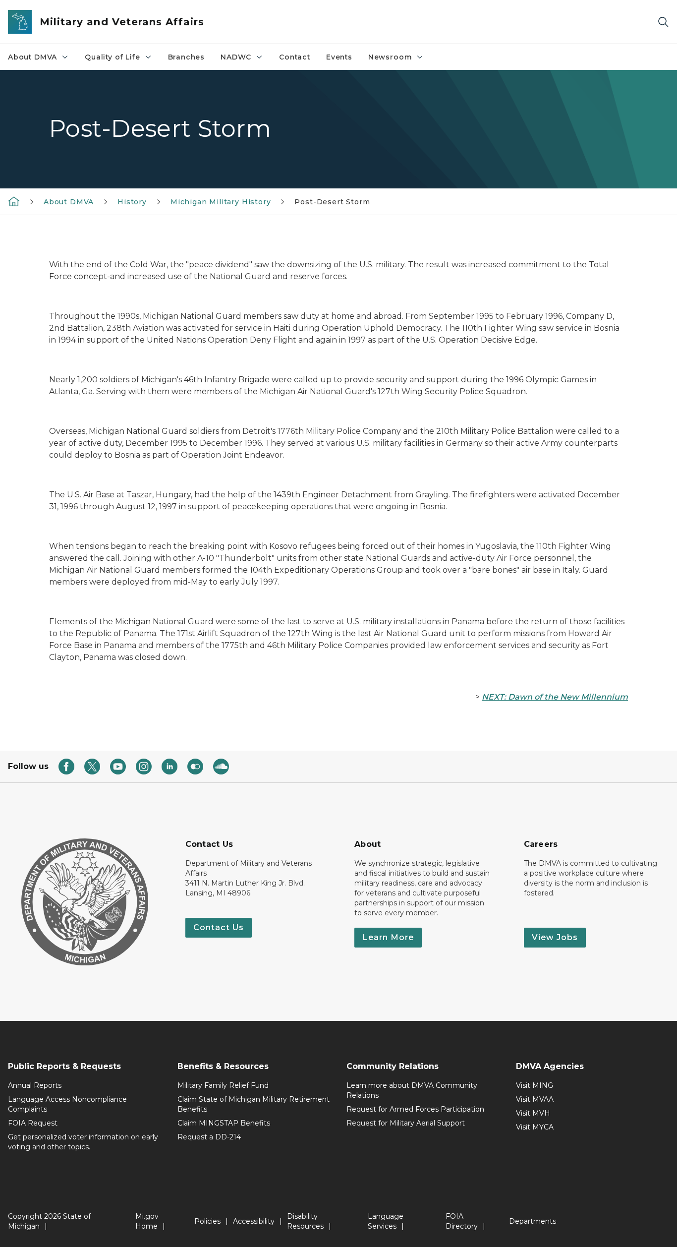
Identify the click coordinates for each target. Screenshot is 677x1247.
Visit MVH (533, 1113)
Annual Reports (34, 1085)
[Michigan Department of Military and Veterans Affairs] (14, 201)
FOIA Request (32, 1123)
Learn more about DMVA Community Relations (411, 1090)
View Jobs (555, 937)
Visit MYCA (535, 1127)
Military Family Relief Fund (223, 1085)
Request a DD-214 (209, 1136)
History (132, 201)
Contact (294, 57)
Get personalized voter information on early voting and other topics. (83, 1141)
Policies (207, 1221)
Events (339, 57)
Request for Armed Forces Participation (415, 1109)
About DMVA (32, 57)
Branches (186, 57)
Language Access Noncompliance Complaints (67, 1104)
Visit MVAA (535, 1099)
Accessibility (254, 1221)
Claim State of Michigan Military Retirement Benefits (253, 1104)
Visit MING (534, 1085)
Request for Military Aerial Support (405, 1123)
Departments (532, 1221)
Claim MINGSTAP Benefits (223, 1123)
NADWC (236, 57)
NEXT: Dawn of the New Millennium (555, 697)
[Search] (663, 22)
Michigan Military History (220, 201)
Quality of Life (112, 57)
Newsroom (390, 57)
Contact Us (218, 927)
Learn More (388, 937)
